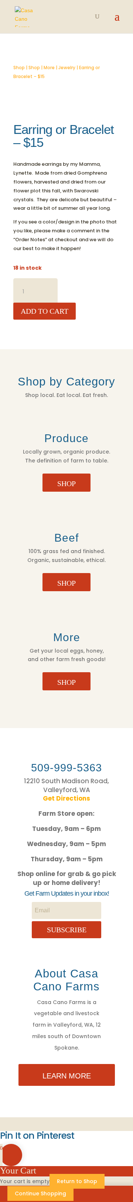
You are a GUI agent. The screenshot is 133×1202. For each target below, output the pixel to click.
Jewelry (66, 67)
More (49, 67)
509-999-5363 (66, 768)
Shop (19, 67)
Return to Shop (77, 1181)
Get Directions (66, 798)
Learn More (66, 1076)
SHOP (66, 483)
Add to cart (44, 311)
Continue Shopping (40, 1193)
